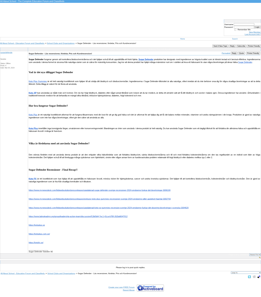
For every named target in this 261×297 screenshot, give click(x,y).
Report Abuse (129, 290)
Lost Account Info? (253, 34)
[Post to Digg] (254, 277)
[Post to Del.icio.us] (259, 277)
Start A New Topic (220, 46)
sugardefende (6, 52)
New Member (255, 32)
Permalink (226, 53)
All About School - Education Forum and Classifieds (22, 43)
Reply (232, 46)
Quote (241, 53)
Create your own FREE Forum (121, 287)
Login (257, 27)
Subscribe (241, 46)
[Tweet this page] (249, 277)
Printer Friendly (254, 46)
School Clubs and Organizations (60, 43)
